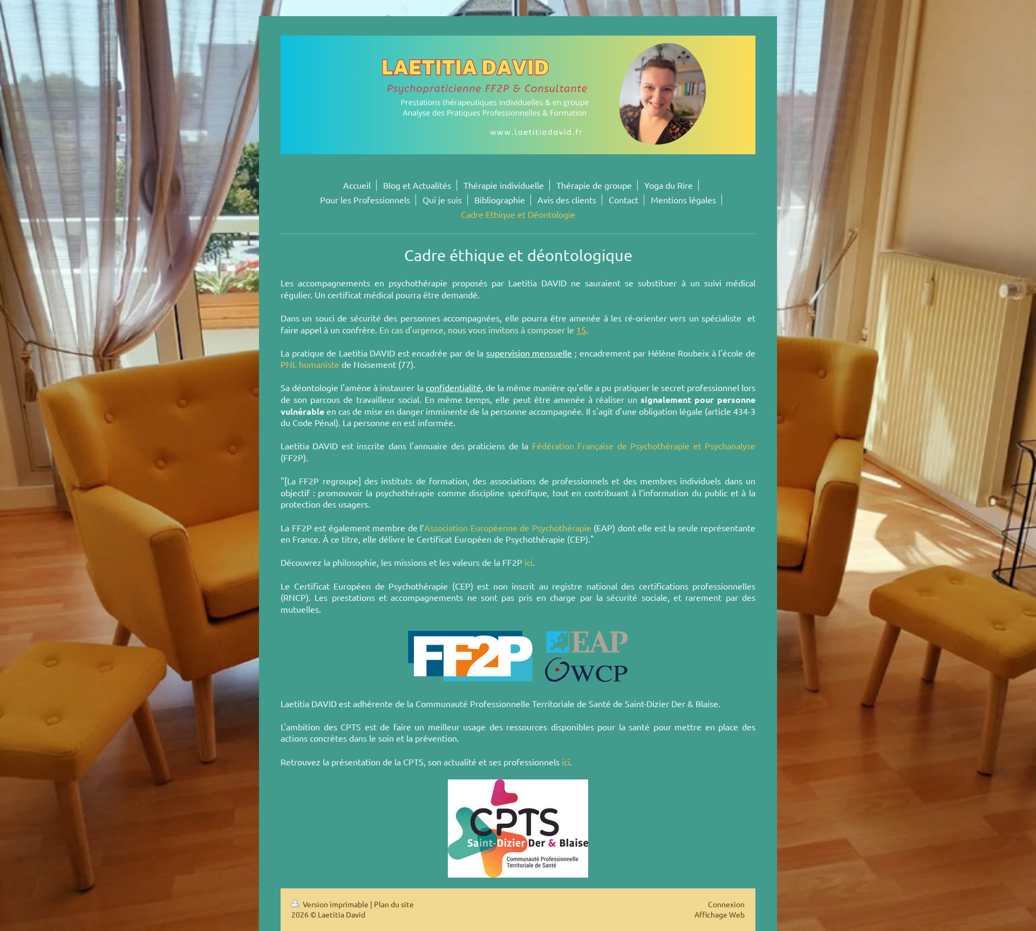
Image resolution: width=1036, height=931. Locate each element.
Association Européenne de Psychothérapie (507, 527)
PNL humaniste (310, 364)
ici (528, 562)
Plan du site (394, 904)
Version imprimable (335, 904)
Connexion (726, 904)
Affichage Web (719, 914)
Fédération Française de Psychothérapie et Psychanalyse (643, 445)
